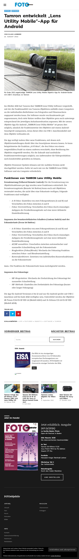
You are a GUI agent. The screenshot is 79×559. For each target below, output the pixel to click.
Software (15, 11)
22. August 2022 (11, 36)
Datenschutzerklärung (11, 536)
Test (5, 511)
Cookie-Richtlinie (56, 556)
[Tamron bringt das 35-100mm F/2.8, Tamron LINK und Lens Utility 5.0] (12, 388)
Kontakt (6, 533)
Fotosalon (7, 516)
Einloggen (43, 511)
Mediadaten (8, 541)
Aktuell (7, 11)
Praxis (6, 513)
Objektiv (38, 321)
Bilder (6, 519)
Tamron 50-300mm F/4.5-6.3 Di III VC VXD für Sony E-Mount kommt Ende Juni (30, 398)
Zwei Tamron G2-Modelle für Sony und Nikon (66, 396)
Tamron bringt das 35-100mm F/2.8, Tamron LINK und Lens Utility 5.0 (11, 397)
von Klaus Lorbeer (12, 34)
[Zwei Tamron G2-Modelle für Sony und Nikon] (67, 388)
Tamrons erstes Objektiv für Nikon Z (48, 396)
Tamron (58, 321)
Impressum (7, 539)
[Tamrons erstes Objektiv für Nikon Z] (49, 388)
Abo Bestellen (52, 477)
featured (28, 321)
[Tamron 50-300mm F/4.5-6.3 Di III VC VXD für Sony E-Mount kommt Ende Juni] (30, 388)
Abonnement (44, 508)
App (20, 321)
